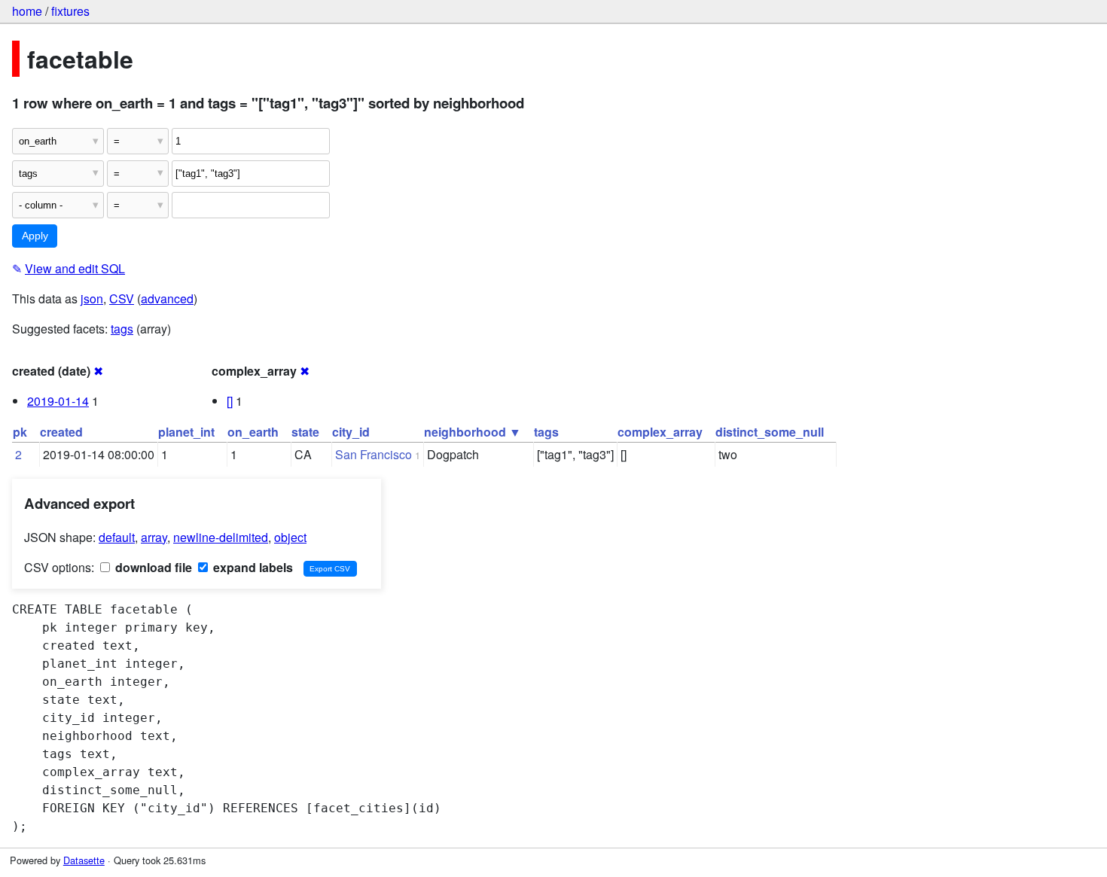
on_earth (253, 431)
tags (122, 328)
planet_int (186, 431)
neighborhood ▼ (472, 431)
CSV (121, 298)
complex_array (660, 431)
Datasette (84, 860)
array (154, 537)
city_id (351, 431)
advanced (167, 298)
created (61, 431)
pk (20, 431)
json (92, 298)
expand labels (251, 567)
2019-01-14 (58, 401)
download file (152, 567)
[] (230, 401)
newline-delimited (220, 537)
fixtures (70, 11)
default (117, 537)
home (27, 11)
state (305, 431)
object (290, 537)
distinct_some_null (769, 431)
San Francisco (373, 454)
